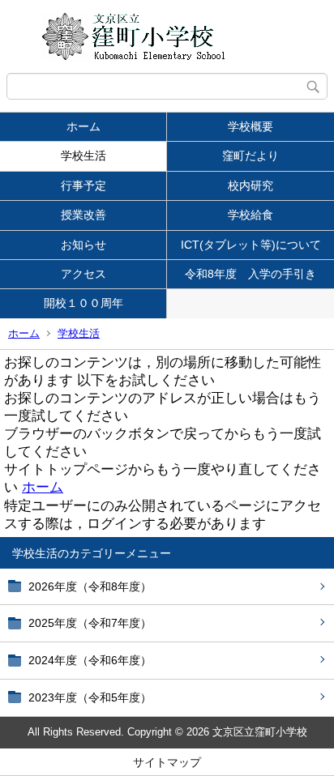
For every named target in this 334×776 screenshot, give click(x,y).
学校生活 (83, 155)
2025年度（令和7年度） (90, 622)
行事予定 (83, 185)
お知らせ (83, 244)
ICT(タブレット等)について (251, 244)
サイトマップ (167, 762)
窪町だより (250, 155)
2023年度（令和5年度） (90, 697)
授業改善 (83, 214)
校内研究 (250, 185)
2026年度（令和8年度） (90, 586)
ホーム (83, 126)
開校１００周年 (89, 302)
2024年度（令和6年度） (90, 660)
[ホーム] (167, 36)
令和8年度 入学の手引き (250, 273)
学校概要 (250, 126)
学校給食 (250, 214)
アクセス (83, 273)
